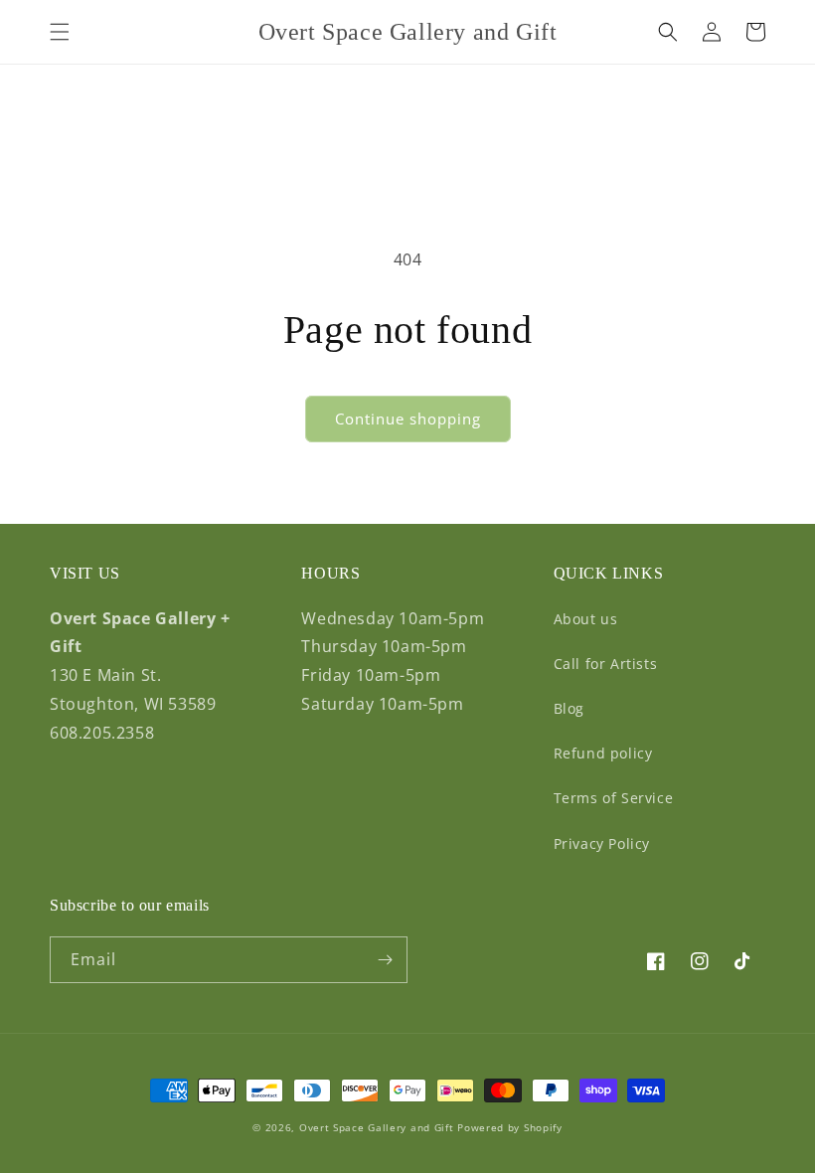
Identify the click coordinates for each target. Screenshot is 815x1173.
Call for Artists (606, 663)
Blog (569, 708)
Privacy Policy (602, 843)
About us (586, 618)
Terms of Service (614, 797)
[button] (60, 32)
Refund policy (603, 753)
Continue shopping (408, 418)
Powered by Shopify (510, 1127)
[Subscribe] (385, 959)
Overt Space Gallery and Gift (376, 1127)
